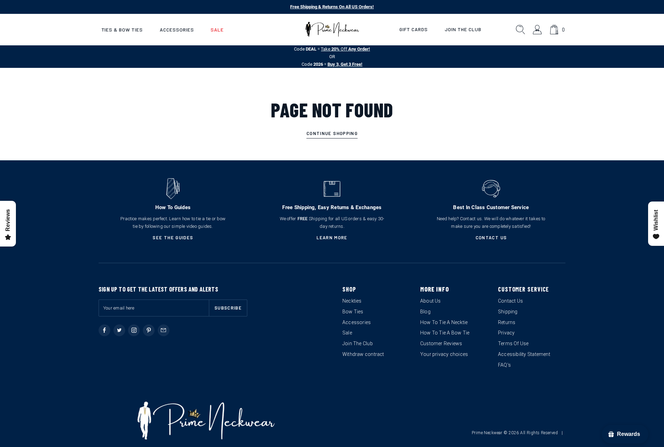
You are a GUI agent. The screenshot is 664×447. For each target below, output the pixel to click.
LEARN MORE (332, 237)
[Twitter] (119, 330)
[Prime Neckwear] (332, 29)
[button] (122, 29)
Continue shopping (332, 133)
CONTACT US (491, 237)
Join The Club (463, 29)
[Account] (538, 29)
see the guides (173, 237)
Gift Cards (413, 29)
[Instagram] (134, 330)
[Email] (163, 330)
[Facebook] (104, 330)
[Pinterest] (149, 330)
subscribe (228, 308)
